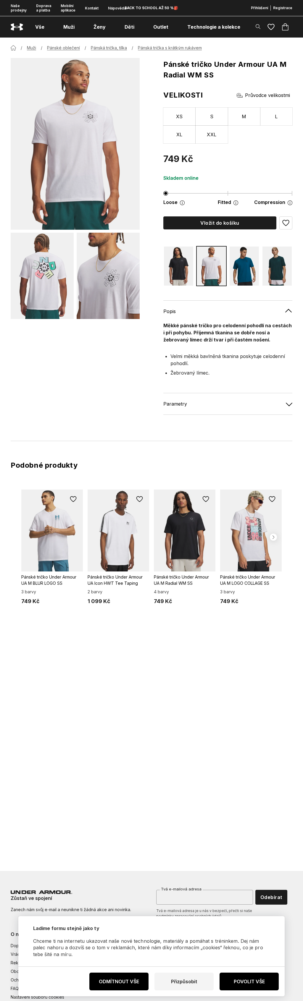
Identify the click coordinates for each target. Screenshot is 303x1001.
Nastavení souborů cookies (37, 997)
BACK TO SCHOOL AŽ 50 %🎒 (151, 8)
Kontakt (92, 8)
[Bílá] (211, 266)
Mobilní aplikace (68, 8)
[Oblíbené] (271, 26)
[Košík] (285, 26)
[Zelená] (277, 266)
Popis (169, 311)
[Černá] (178, 266)
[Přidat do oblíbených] (73, 499)
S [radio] (211, 116)
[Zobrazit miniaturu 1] (42, 276)
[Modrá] (244, 266)
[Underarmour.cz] (17, 27)
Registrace (282, 8)
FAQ (15, 988)
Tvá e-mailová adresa (181, 889)
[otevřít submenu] (49, 27)
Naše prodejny (19, 8)
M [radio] (244, 116)
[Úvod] (13, 48)
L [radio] (276, 116)
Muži (31, 47)
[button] (285, 222)
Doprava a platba (43, 8)
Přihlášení (259, 8)
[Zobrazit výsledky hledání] (258, 26)
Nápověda (117, 8)
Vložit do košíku (219, 223)
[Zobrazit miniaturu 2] (108, 276)
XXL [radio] (211, 134)
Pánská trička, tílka (109, 47)
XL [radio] (179, 134)
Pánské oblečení (63, 47)
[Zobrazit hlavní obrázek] (75, 144)
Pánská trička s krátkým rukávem (170, 47)
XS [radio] (179, 116)
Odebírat (271, 897)
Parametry (175, 404)
